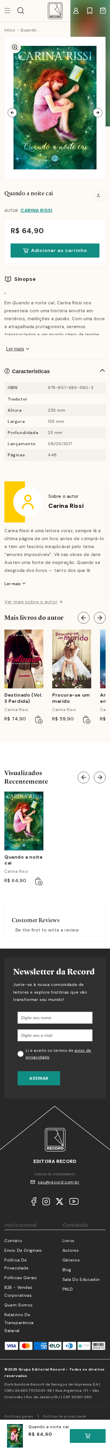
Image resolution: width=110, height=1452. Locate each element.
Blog (66, 1269)
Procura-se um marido (71, 698)
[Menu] (10, 10)
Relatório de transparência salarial (19, 1322)
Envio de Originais (23, 1250)
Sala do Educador (81, 1279)
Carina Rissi (36, 210)
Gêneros (71, 1260)
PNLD (67, 1289)
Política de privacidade (64, 1416)
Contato (13, 1240)
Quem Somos (18, 1305)
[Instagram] (46, 1203)
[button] (20, 10)
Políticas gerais (18, 1416)
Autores (70, 1250)
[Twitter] (59, 1203)
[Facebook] (33, 1203)
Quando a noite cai (23, 860)
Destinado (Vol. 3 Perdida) (23, 698)
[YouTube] (74, 1202)
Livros (68, 1240)
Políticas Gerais (20, 1277)
